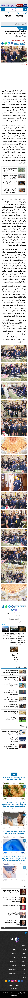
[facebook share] (12, 43)
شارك (15, 43)
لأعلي (23, 932)
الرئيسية (25, 13)
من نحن (17, 985)
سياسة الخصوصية (14, 988)
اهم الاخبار (17, 13)
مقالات (24, 977)
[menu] (25, 9)
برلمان (25, 973)
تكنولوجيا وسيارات (12, 969)
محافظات (17, 24)
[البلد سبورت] (19, 5)
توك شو (14, 953)
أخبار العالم (24, 961)
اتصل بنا (10, 985)
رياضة (14, 949)
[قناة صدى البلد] (25, 5)
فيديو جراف (23, 965)
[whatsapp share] (5, 43)
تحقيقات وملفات (12, 973)
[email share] (2, 43)
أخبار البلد (10, 13)
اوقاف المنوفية (14, 619)
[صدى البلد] (14, 9)
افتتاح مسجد (7, 616)
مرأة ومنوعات (23, 957)
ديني (15, 957)
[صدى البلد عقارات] (8, 5)
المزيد (3, 928)
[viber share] (15, 610)
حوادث (3, 13)
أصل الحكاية (13, 961)
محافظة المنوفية (17, 613)
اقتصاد (25, 969)
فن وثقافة (24, 953)
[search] (3, 9)
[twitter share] (9, 43)
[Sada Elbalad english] (3, 5)
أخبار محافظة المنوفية (18, 616)
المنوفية (9, 613)
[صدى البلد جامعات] (13, 5)
